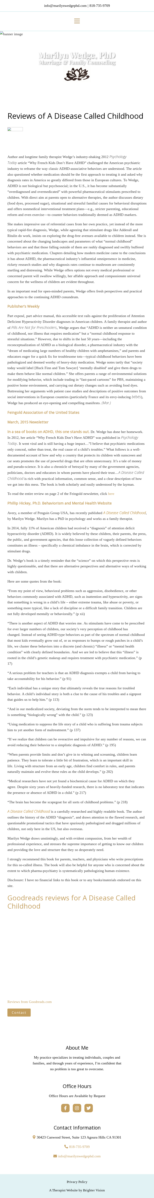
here (111, 494)
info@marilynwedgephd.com (79, 1156)
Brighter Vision (94, 1190)
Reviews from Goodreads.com (29, 1002)
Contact (19, 1012)
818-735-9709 (79, 1147)
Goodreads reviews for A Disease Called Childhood (71, 902)
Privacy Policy (77, 1182)
